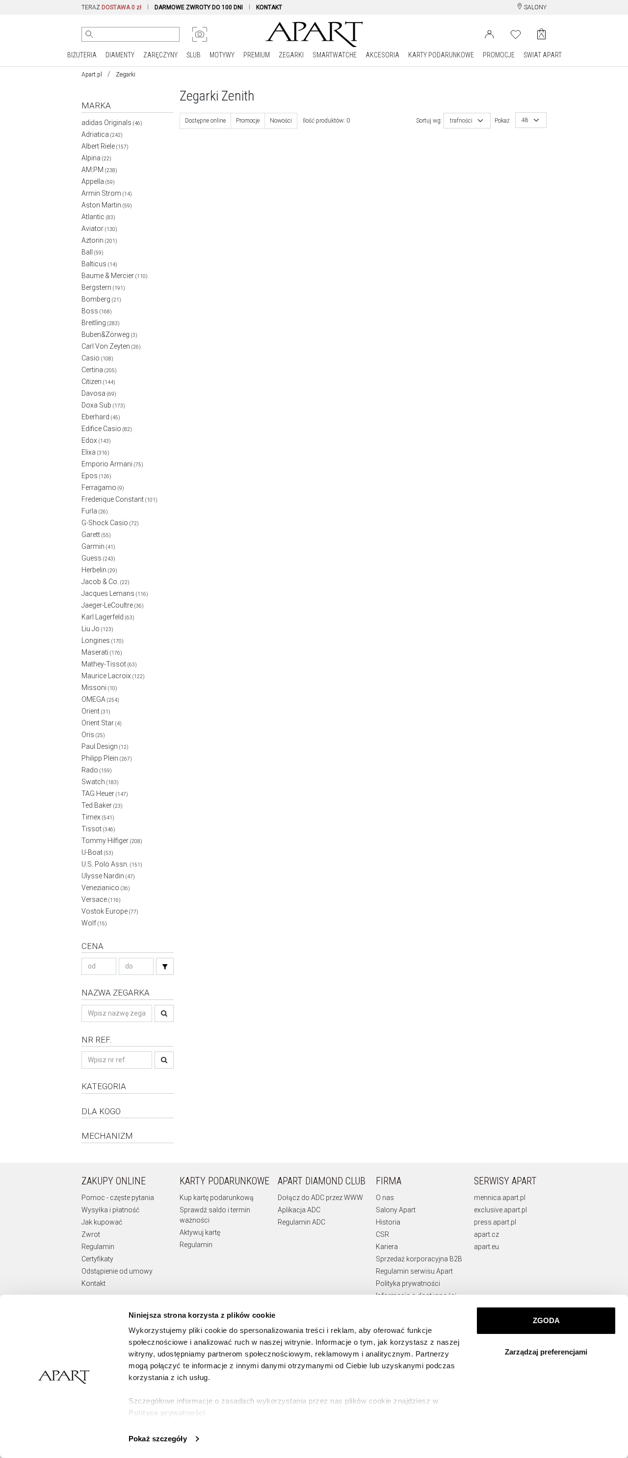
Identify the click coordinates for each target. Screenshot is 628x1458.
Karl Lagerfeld (107, 617)
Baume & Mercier (114, 276)
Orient (95, 711)
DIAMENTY (119, 55)
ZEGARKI (291, 55)
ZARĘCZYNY (160, 55)
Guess (98, 558)
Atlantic (98, 217)
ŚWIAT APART (542, 55)
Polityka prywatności (408, 1283)
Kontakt (93, 1283)
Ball (92, 252)
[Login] (489, 33)
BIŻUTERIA (82, 55)
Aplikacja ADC (299, 1210)
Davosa (98, 393)
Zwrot (90, 1234)
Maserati (101, 652)
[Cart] (541, 34)
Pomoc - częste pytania (117, 1198)
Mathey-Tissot (109, 664)
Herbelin (99, 570)
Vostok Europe (109, 911)
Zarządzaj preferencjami (546, 1352)
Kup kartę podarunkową (217, 1198)
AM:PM (99, 170)
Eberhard (100, 417)
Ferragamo (102, 487)
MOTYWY (222, 55)
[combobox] (467, 120)
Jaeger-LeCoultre (112, 605)
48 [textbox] (525, 120)
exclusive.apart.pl (500, 1210)
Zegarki (125, 74)
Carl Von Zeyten (111, 346)
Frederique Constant (119, 499)
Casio (97, 358)
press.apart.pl (495, 1222)
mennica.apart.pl (499, 1198)
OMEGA (100, 699)
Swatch (100, 782)
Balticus (99, 264)
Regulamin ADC (301, 1222)
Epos (96, 476)
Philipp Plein (106, 758)
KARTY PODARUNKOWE (441, 55)
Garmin (98, 546)
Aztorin (99, 240)
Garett (96, 534)
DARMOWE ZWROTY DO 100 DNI (199, 7)
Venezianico (105, 888)
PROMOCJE (499, 55)
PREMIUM (256, 55)
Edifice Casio (106, 429)
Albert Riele (105, 146)
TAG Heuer (104, 793)
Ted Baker (102, 805)
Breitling (100, 323)
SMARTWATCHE (335, 55)
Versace (101, 899)
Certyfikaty (97, 1259)
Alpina (96, 158)
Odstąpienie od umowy (117, 1271)
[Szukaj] (165, 966)
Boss (96, 311)
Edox (96, 440)
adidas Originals (111, 123)
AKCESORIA (382, 55)
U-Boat (97, 852)
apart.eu (486, 1247)
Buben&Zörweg (109, 334)
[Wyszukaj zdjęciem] (199, 34)
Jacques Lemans (114, 593)
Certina (99, 370)
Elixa (95, 452)
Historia (388, 1222)
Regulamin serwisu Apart (414, 1271)
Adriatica (102, 134)
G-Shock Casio (110, 523)
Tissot (98, 829)
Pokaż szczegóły (158, 1438)
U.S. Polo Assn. (111, 864)
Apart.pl (91, 74)
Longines (102, 640)
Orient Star (101, 723)
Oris (93, 735)
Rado (96, 770)
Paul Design (105, 746)
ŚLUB (193, 55)
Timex (97, 817)
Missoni (99, 687)
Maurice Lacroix (113, 676)
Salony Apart (396, 1210)
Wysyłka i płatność (110, 1210)
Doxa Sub (103, 405)
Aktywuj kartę (200, 1232)
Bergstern (103, 287)
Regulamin (97, 1247)
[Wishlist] (515, 33)
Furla (94, 511)
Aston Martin (106, 205)
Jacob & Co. (105, 582)
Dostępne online (205, 120)
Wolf (94, 923)
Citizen (98, 381)
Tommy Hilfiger (111, 840)
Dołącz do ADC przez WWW (320, 1198)
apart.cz (486, 1234)
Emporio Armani (112, 464)
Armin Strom (106, 193)
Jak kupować (101, 1222)
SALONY (535, 7)
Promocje (248, 120)
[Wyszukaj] (89, 34)
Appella (98, 181)
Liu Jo (97, 629)
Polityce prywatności (167, 1412)
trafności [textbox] (461, 120)
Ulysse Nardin (108, 876)
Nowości (281, 120)
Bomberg (101, 299)
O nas (385, 1198)
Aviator (99, 228)
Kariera (387, 1247)
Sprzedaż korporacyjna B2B (419, 1259)
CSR (382, 1234)
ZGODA (546, 1320)
